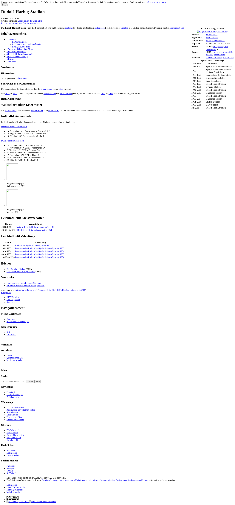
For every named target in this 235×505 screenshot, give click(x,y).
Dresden (215, 52)
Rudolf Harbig (37, 110)
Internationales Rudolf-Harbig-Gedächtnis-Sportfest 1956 (39, 257)
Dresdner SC (53, 110)
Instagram (11, 468)
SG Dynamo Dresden (215, 40)
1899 (103, 93)
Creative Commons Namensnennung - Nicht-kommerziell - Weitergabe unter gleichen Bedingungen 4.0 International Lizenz (95, 480)
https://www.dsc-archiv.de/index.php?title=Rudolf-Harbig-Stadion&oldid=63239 (50, 290)
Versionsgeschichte (15, 360)
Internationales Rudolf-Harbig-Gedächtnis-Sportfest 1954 (39, 251)
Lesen (9, 355)
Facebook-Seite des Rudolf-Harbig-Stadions (25, 285)
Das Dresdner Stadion (16, 269)
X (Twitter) (11, 473)
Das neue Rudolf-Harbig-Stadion (21, 271)
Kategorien (6, 292)
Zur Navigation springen (11, 23)
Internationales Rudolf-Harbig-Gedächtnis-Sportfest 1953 (39, 248)
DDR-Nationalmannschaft (12, 141)
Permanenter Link (14, 417)
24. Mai (8, 110)
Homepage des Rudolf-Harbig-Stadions (24, 283)
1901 (111, 93)
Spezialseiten (12, 412)
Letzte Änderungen (15, 394)
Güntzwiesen (21, 78)
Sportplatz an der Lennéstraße (30, 21)
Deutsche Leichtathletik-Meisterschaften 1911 (35, 227)
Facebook (11, 466)
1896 (61, 89)
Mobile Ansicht (13, 492)
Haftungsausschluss (15, 490)
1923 (215, 35)
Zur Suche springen (31, 23)
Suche (4, 376)
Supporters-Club (14, 437)
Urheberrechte (13, 455)
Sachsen (209, 54)
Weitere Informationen (156, 2)
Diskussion (11, 334)
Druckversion (12, 415)
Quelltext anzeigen (15, 358)
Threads (10, 471)
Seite (9, 332)
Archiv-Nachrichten (15, 435)
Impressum (11, 450)
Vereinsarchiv (12, 432)
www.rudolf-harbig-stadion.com (220, 57)
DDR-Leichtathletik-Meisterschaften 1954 (34, 230)
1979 (226, 47)
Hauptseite (11, 392)
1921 (7, 93)
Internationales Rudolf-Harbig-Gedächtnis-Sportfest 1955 (39, 254)
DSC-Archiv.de (13, 430)
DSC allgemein (13, 299)
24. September (218, 47)
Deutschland (219, 54)
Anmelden (11, 319)
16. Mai (209, 35)
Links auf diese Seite (15, 407)
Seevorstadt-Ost (226, 52)
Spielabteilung (50, 93)
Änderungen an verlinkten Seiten (21, 410)
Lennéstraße (211, 49)
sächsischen (100, 28)
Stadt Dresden (212, 37)
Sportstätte (11, 302)
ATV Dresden (66, 93)
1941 (14, 110)
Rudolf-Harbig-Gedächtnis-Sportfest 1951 (33, 245)
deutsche (69, 28)
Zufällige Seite (13, 397)
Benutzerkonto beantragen (18, 321)
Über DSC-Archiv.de (16, 487)
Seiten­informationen (15, 419)
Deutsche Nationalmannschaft (14, 126)
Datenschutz (12, 453)
